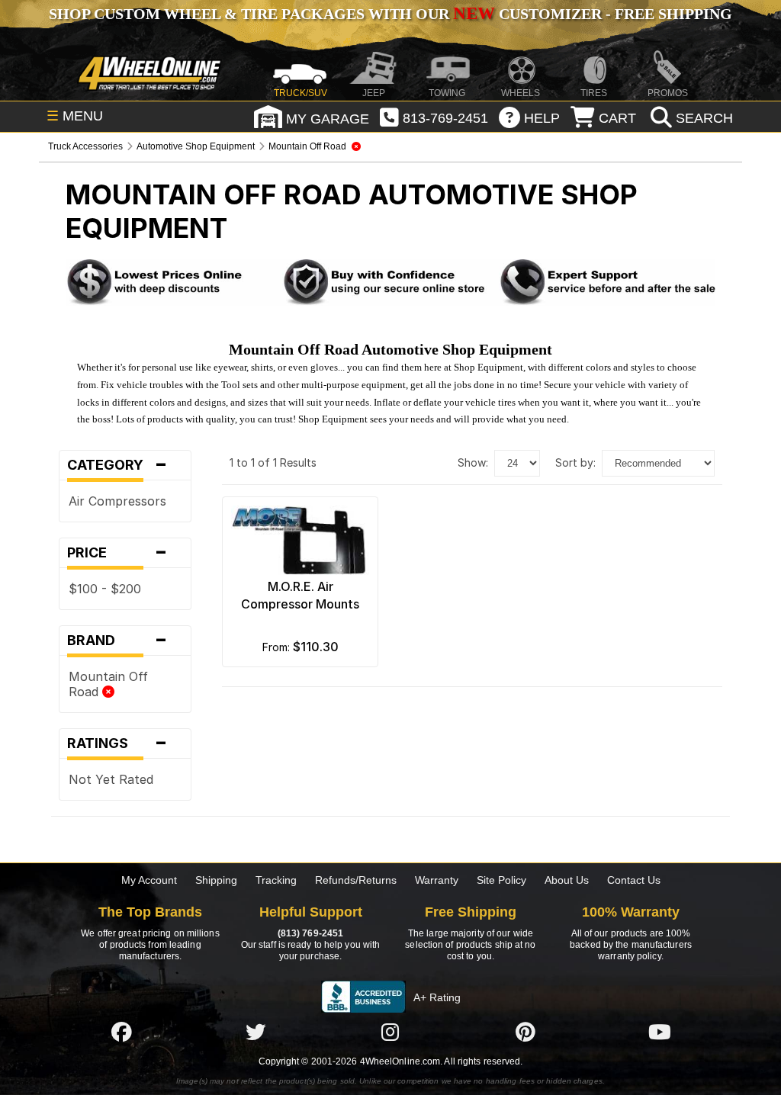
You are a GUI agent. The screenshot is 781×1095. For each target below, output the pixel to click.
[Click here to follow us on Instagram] (390, 1031)
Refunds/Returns (356, 880)
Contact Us (633, 880)
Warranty (436, 880)
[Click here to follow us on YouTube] (659, 1031)
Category (117, 465)
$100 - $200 (105, 588)
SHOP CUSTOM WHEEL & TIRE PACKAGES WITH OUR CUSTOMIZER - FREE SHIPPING (390, 13)
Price (117, 553)
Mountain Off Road (108, 684)
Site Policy (501, 880)
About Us (567, 880)
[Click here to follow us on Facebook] (121, 1031)
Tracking (276, 880)
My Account (149, 880)
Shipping (216, 880)
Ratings (117, 743)
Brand (117, 640)
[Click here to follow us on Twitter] (255, 1031)
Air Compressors (117, 501)
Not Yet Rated (111, 779)
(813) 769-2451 (310, 933)
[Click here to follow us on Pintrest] (525, 1031)
